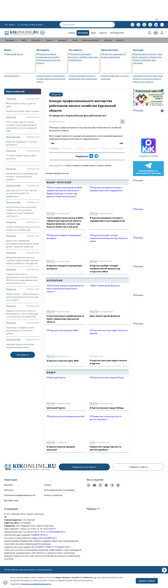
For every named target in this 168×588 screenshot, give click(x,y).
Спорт (74, 40)
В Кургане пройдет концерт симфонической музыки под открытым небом (105, 268)
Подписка (103, 33)
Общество (36, 40)
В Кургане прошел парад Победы (107, 408)
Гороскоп (120, 40)
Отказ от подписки (53, 495)
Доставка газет (11, 500)
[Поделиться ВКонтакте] (91, 156)
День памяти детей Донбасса (105, 316)
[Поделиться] (122, 121)
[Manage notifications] (5, 583)
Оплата (47, 485)
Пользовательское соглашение (59, 490)
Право (50, 40)
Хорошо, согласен (147, 581)
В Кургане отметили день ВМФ (63, 360)
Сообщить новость (138, 467)
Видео (93, 33)
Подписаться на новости (84, 467)
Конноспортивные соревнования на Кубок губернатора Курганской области (65, 319)
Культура (63, 40)
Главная (71, 33)
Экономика (11, 40)
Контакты (8, 490)
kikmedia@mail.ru (57, 531)
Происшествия (13, 137)
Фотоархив (83, 33)
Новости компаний (91, 40)
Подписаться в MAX (148, 156)
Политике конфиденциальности (36, 584)
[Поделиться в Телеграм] (96, 156)
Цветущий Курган (56, 408)
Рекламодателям (117, 33)
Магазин (108, 40)
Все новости (23, 354)
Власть (24, 40)
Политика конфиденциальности (19, 495)
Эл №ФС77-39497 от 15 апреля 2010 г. (53, 547)
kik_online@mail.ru (48, 538)
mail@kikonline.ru (39, 534)
